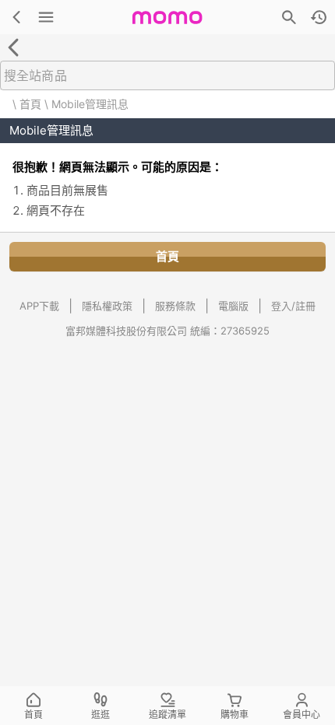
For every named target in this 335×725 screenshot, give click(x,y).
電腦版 (233, 305)
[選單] (46, 17)
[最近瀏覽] (318, 17)
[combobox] (164, 75)
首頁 (30, 103)
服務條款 (175, 305)
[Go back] (13, 47)
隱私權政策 (107, 305)
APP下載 (39, 305)
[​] (167, 75)
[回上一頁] (16, 17)
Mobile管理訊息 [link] (90, 103)
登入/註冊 (293, 305)
